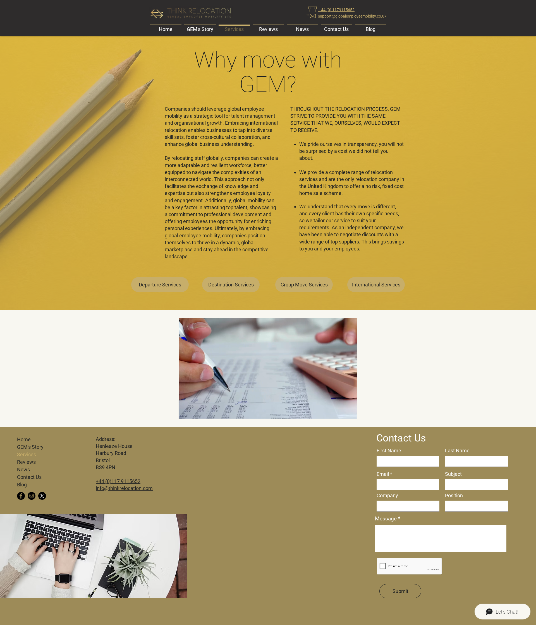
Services (26, 454)
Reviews (26, 462)
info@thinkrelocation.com (124, 488)
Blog (22, 485)
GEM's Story (30, 447)
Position (454, 495)
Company (387, 495)
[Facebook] (21, 496)
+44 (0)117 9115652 (118, 481)
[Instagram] (31, 496)
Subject (453, 474)
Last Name (457, 450)
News (23, 469)
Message (386, 518)
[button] (350, 412)
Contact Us (29, 477)
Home (24, 439)
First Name (389, 450)
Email (383, 474)
